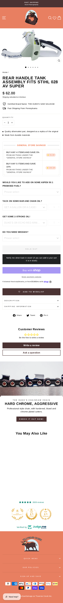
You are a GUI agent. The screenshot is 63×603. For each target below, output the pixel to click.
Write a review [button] (31, 345)
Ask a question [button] (31, 352)
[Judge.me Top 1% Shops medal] (31, 514)
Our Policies (31, 567)
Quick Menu (31, 558)
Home (4, 72)
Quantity (8, 117)
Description (11, 300)
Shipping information (17, 306)
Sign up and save (30, 576)
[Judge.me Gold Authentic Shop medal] (17, 514)
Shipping (5, 97)
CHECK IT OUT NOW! (31, 419)
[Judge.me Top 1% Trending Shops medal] (45, 514)
